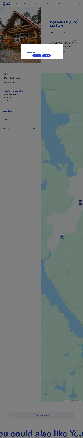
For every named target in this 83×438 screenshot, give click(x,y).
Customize (37, 55)
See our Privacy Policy (31, 52)
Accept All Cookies (46, 55)
